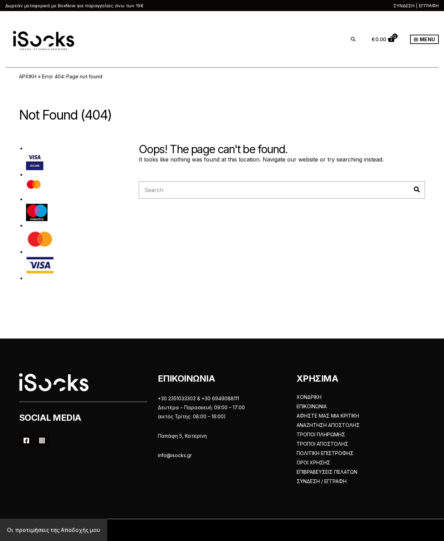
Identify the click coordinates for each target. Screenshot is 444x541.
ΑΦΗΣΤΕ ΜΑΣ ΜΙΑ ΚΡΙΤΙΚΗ (328, 416)
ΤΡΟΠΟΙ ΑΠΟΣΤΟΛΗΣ (322, 444)
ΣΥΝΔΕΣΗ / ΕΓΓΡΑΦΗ (322, 481)
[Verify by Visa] (34, 161)
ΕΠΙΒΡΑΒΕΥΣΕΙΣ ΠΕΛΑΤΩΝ (327, 472)
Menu (427, 39)
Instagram (42, 440)
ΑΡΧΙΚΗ (27, 76)
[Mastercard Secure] (34, 187)
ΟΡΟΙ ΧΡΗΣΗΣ (313, 462)
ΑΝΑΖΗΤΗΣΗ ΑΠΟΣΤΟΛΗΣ (328, 425)
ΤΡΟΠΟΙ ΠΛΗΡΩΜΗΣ (321, 434)
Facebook (26, 440)
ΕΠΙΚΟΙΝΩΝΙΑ (312, 406)
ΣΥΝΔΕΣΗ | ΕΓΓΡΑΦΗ (416, 5)
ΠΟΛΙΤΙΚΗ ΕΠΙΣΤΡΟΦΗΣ (325, 453)
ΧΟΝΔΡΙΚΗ (309, 397)
